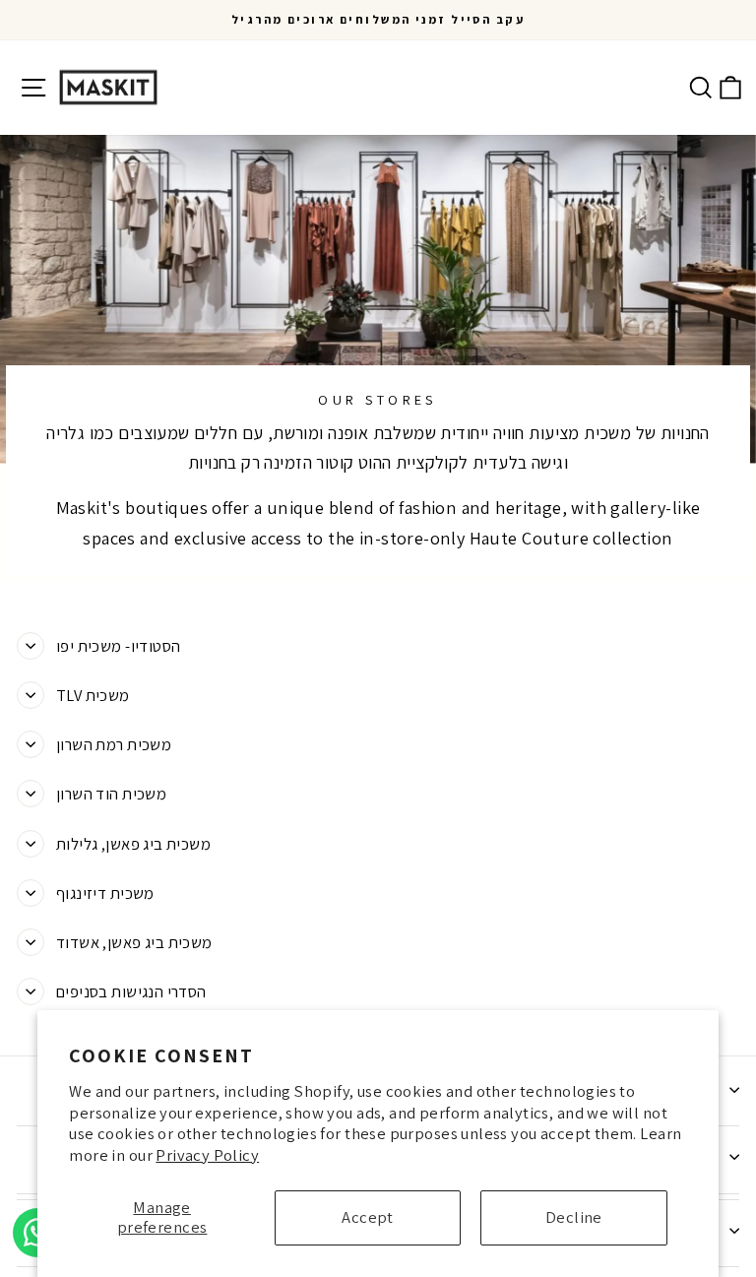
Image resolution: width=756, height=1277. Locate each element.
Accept (367, 1217)
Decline (573, 1217)
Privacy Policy (207, 1155)
